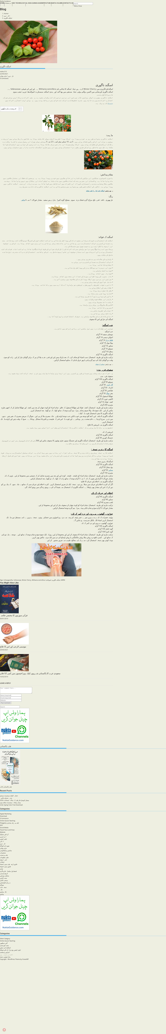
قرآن (1, 869)
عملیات (2, 862)
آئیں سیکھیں (3, 943)
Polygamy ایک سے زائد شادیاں (9, 823)
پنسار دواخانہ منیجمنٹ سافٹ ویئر (10, 803)
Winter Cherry (26, 580)
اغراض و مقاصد (5, 952)
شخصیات (3, 853)
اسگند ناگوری (8, 18)
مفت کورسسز (4, 945)
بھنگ (108, 393)
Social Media (4, 827)
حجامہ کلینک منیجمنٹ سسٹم (9, 796)
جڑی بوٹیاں (3, 76)
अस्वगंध (63, 580)
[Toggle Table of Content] (19, 109)
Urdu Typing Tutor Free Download (11, 805)
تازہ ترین (10, 76)
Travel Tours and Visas (7, 830)
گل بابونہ (109, 384)
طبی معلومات (4, 857)
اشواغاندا (48, 580)
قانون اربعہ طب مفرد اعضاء (8, 864)
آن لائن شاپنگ (4, 834)
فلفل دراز (109, 340)
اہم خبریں (3, 837)
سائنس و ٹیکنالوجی (6, 850)
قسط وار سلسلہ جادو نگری (8, 871)
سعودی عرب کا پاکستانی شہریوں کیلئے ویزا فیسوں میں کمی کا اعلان (30, 673)
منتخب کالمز (4, 880)
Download (3, 816)
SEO (1, 825)
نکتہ (1, 889)
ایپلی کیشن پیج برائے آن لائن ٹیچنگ (10, 950)
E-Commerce (4, 818)
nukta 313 (3, 71)
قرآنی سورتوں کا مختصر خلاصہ (13, 615)
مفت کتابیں (3, 878)
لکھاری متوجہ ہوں (6, 955)
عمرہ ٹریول (3, 860)
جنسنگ (110, 103)
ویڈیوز (2, 894)
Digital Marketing (5, 814)
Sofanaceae (17, 580)
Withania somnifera (38, 580)
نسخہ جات (3, 887)
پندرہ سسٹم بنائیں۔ (6, 798)
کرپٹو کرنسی (4, 873)
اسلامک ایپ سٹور (5, 948)
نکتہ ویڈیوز (3, 892)
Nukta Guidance (5, 1)
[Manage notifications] (4, 1029)
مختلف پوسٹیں (4, 876)
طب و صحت (4, 855)
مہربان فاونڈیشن (5, 883)
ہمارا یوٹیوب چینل (5, 957)
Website (2, 832)
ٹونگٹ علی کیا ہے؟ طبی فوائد (95, 191)
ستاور (110, 470)
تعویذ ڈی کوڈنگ (4, 846)
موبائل (2, 885)
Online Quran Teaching (7, 821)
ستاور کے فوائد (100, 364)
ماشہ (23, 200)
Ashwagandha (8, 580)
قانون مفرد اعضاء (5, 867)
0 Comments (4, 78)
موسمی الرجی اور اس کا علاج (13, 646)
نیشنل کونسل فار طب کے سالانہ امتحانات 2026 (14, 800)
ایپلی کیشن (3, 839)
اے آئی (2, 841)
